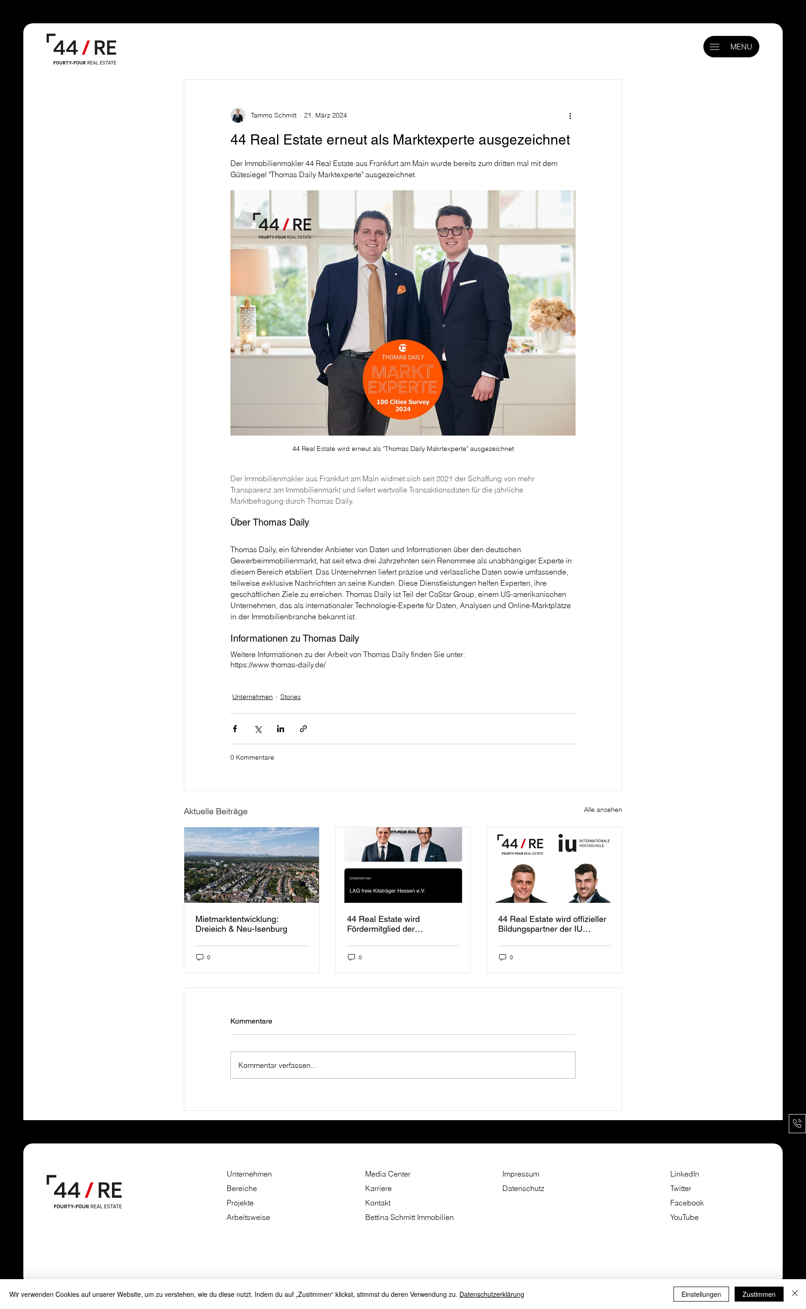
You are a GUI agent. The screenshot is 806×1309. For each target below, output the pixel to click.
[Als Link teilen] (303, 728)
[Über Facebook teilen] (234, 728)
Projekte (240, 1202)
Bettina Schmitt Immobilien (409, 1217)
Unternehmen (252, 697)
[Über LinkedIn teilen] (280, 728)
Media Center (387, 1174)
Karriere (378, 1188)
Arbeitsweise (248, 1217)
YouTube (684, 1217)
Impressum (521, 1174)
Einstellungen (701, 1294)
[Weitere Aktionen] (570, 115)
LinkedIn (684, 1174)
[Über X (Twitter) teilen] (257, 728)
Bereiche (242, 1188)
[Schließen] (794, 1294)
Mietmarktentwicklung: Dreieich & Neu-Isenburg (241, 924)
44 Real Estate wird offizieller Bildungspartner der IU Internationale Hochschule (552, 924)
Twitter (680, 1188)
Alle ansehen (603, 809)
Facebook (687, 1202)
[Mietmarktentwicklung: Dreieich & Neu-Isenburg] (251, 865)
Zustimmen (759, 1294)
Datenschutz (523, 1188)
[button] (714, 46)
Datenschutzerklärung (491, 1294)
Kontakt (377, 1202)
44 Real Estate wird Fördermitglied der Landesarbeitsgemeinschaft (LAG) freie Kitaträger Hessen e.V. (402, 924)
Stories (290, 697)
